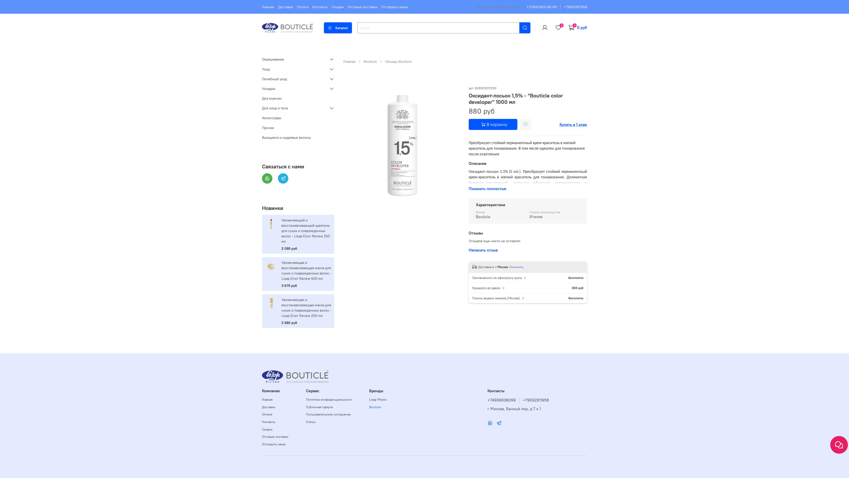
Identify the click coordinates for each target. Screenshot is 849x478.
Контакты (320, 7)
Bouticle (370, 61)
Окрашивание (273, 59)
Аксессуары (271, 118)
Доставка (285, 7)
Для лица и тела (275, 108)
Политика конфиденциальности (329, 400)
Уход (266, 69)
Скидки (338, 7)
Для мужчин (272, 98)
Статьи (311, 422)
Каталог (341, 28)
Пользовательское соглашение (328, 414)
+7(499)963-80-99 (541, 7)
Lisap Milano (378, 400)
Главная (268, 7)
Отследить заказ (394, 7)
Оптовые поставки (362, 7)
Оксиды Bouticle (398, 61)
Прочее (268, 128)
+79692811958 (575, 7)
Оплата (302, 7)
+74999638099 (502, 400)
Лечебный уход (274, 79)
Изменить (516, 267)
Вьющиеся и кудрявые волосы (286, 137)
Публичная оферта (319, 407)
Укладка (268, 88)
